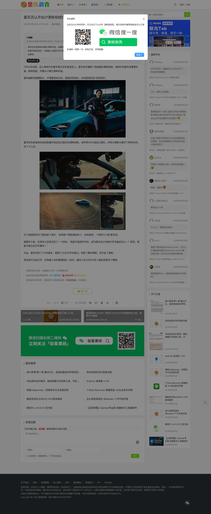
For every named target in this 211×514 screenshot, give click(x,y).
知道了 (139, 55)
